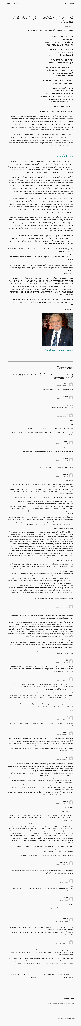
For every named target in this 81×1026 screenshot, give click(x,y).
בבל (70, 30)
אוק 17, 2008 (68, 27)
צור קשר (9, 3)
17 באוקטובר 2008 (62, 386)
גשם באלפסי (70, 3)
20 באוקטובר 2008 (62, 882)
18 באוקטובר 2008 (62, 476)
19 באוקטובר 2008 (62, 735)
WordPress (71, 1018)
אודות (16, 3)
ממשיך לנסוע (56, 30)
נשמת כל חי (47, 30)
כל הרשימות (64, 30)
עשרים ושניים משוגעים (35, 30)
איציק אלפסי (55, 27)
